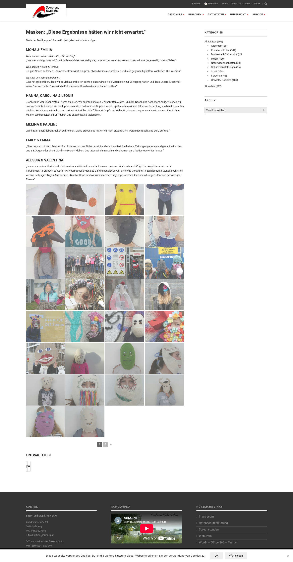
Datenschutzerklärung (213, 523)
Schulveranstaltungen (223, 67)
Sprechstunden (209, 529)
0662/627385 (38, 530)
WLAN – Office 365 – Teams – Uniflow (241, 3)
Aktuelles (210, 86)
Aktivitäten (210, 41)
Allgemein (216, 45)
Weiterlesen (236, 555)
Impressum (206, 516)
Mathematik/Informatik (224, 54)
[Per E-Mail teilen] (29, 466)
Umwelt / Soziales (221, 80)
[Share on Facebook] (27, 466)
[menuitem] (196, 4)
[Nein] (288, 556)
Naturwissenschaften (223, 62)
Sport (214, 71)
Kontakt (196, 3)
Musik (214, 58)
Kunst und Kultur (220, 50)
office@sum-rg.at (44, 535)
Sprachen (216, 75)
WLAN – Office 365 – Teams (218, 542)
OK (216, 555)
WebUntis (213, 3)
